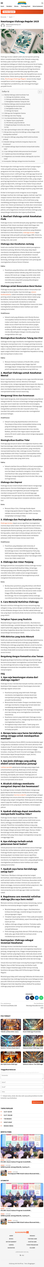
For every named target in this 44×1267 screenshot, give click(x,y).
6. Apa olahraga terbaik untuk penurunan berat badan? (20, 151)
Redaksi (32, 1236)
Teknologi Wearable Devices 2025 (34, 1005)
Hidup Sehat (8, 1122)
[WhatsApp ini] (41, 998)
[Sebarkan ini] (27, 998)
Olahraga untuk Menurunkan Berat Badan (17, 99)
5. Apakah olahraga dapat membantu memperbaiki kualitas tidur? (21, 148)
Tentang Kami (32, 1239)
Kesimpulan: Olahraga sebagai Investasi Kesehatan (19, 161)
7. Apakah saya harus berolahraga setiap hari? (18, 154)
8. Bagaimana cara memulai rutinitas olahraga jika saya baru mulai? (22, 157)
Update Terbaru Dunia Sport (10, 1048)
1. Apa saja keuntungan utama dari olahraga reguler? (19, 130)
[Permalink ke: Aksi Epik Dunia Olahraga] (11, 1057)
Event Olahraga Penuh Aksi (32, 1032)
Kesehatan (11, 1248)
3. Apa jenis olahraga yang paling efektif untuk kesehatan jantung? (20, 138)
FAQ (7, 127)
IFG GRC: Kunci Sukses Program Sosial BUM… (16, 1162)
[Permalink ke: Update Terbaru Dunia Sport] (11, 1041)
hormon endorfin (20, 795)
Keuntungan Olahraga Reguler (15, 79)
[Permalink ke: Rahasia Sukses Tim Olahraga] (33, 1057)
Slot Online (8, 1115)
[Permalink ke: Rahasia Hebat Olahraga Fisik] (33, 1041)
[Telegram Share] (37, 998)
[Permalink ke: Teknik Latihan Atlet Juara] (11, 1024)
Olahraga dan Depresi (12, 111)
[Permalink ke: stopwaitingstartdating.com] (3, 25)
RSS (23, 1255)
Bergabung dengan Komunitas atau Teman (18, 125)
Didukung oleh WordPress (16, 1263)
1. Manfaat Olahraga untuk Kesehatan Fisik (16, 95)
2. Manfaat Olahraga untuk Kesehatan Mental (16, 104)
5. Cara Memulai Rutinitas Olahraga (13, 118)
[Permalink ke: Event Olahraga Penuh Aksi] (33, 1024)
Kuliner (32, 1248)
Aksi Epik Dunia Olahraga (9, 1064)
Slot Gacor (8, 1112)
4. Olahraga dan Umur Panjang (12, 116)
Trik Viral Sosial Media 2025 (9, 1004)
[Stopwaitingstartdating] (22, 3)
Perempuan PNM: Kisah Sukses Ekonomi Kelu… (24, 1174)
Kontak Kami (32, 1242)
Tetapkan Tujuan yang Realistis (14, 120)
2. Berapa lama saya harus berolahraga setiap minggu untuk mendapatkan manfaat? (21, 133)
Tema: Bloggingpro (29, 1263)
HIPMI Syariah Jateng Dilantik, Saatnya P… (15, 1167)
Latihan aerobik (6, 767)
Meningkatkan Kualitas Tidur (14, 108)
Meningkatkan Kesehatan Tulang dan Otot (17, 101)
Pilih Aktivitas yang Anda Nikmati (15, 123)
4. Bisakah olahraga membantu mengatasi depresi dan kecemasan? (19, 143)
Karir (11, 1236)
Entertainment (11, 1242)
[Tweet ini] (32, 998)
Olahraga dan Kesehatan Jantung (15, 97)
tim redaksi (8, 1119)
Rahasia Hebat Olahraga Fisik (33, 1048)
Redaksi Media (8, 1126)
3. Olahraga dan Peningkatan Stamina (14, 113)
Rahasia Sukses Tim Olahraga (33, 1064)
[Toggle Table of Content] (39, 92)
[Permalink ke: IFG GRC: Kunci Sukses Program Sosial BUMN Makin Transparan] (22, 1146)
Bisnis (3, 1160)
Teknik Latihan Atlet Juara (10, 1032)
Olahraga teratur (7, 523)
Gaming (11, 1245)
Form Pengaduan (32, 1245)
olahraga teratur (29, 232)
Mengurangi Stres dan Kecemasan (15, 106)
